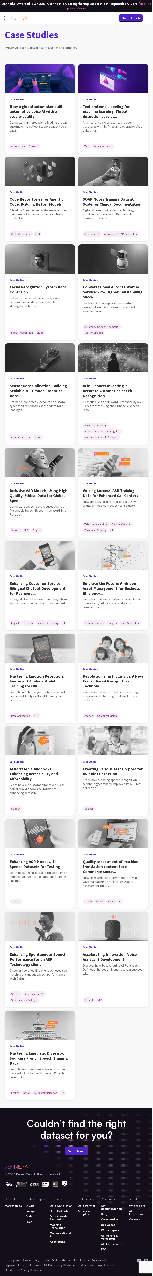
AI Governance (137, 1212)
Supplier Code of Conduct (23, 1265)
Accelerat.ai (58, 1241)
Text (29, 1221)
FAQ (103, 1249)
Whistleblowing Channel (97, 1265)
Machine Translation (57, 1226)
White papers (110, 1230)
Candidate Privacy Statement (25, 1270)
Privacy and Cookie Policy (22, 1260)
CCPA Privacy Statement (61, 1265)
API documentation (111, 1207)
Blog (104, 1213)
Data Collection (60, 1211)
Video (30, 1216)
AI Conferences (111, 1243)
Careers (134, 1219)
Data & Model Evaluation (59, 1218)
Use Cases (108, 1224)
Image (30, 1211)
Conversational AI (60, 1235)
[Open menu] (147, 18)
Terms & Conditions (56, 1260)
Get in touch (131, 18)
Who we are (137, 1205)
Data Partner (86, 1205)
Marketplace (13, 1205)
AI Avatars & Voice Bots (109, 1237)
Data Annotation (61, 1205)
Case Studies (17, 99)
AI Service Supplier (84, 1212)
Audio (30, 1205)
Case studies (109, 1219)
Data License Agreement (89, 1260)
